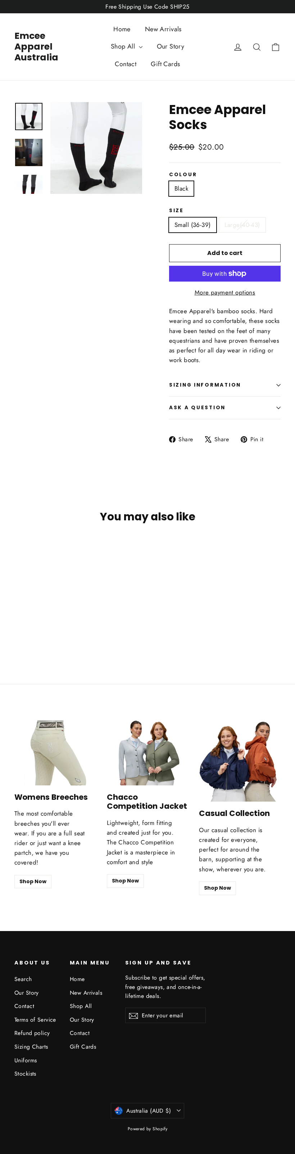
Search (23, 979)
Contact (125, 64)
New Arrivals (163, 29)
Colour (183, 175)
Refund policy (32, 1033)
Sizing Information (205, 385)
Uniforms (25, 1060)
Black (181, 188)
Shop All (124, 46)
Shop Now (32, 881)
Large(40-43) (242, 224)
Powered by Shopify (148, 1129)
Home (122, 29)
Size (176, 211)
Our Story (171, 46)
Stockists (25, 1073)
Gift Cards (165, 64)
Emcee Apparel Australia (36, 46)
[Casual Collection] (240, 761)
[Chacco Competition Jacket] (148, 752)
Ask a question (197, 407)
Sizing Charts (31, 1047)
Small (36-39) (192, 224)
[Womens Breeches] (55, 752)
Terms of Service (35, 1020)
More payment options (225, 292)
